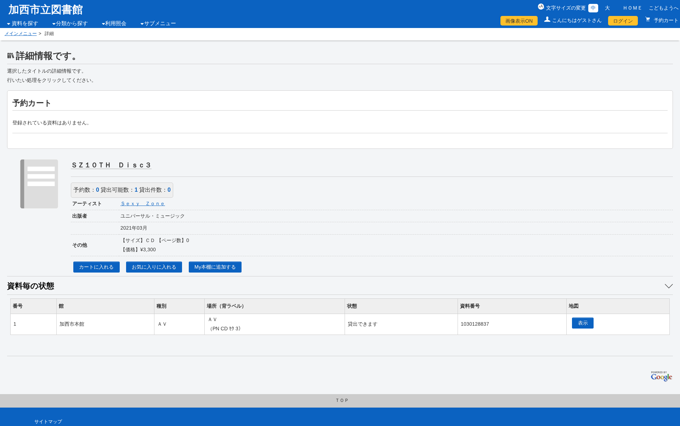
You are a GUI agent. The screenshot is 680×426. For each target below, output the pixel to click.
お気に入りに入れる (154, 267)
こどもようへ (664, 8)
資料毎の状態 (30, 285)
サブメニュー (160, 23)
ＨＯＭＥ (632, 8)
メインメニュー (21, 33)
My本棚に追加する (215, 267)
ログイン (623, 21)
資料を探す (25, 23)
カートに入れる (96, 267)
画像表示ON (519, 21)
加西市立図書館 (45, 9)
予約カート (665, 20)
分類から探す (72, 23)
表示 (583, 323)
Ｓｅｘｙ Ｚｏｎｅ (142, 203)
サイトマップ (48, 421)
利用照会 (115, 23)
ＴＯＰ (342, 400)
